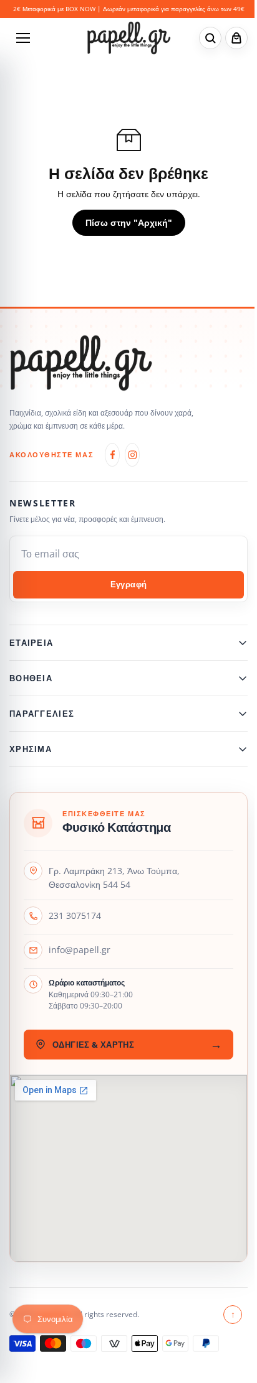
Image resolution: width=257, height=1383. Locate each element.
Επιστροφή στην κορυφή (227, 1322)
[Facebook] (112, 455)
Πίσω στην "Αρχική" (128, 222)
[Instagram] (132, 455)
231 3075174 (75, 923)
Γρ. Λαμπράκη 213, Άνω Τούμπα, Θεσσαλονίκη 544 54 (114, 885)
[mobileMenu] (23, 38)
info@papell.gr (79, 958)
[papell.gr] (129, 37)
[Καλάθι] (236, 38)
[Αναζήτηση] (210, 38)
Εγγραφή (128, 584)
